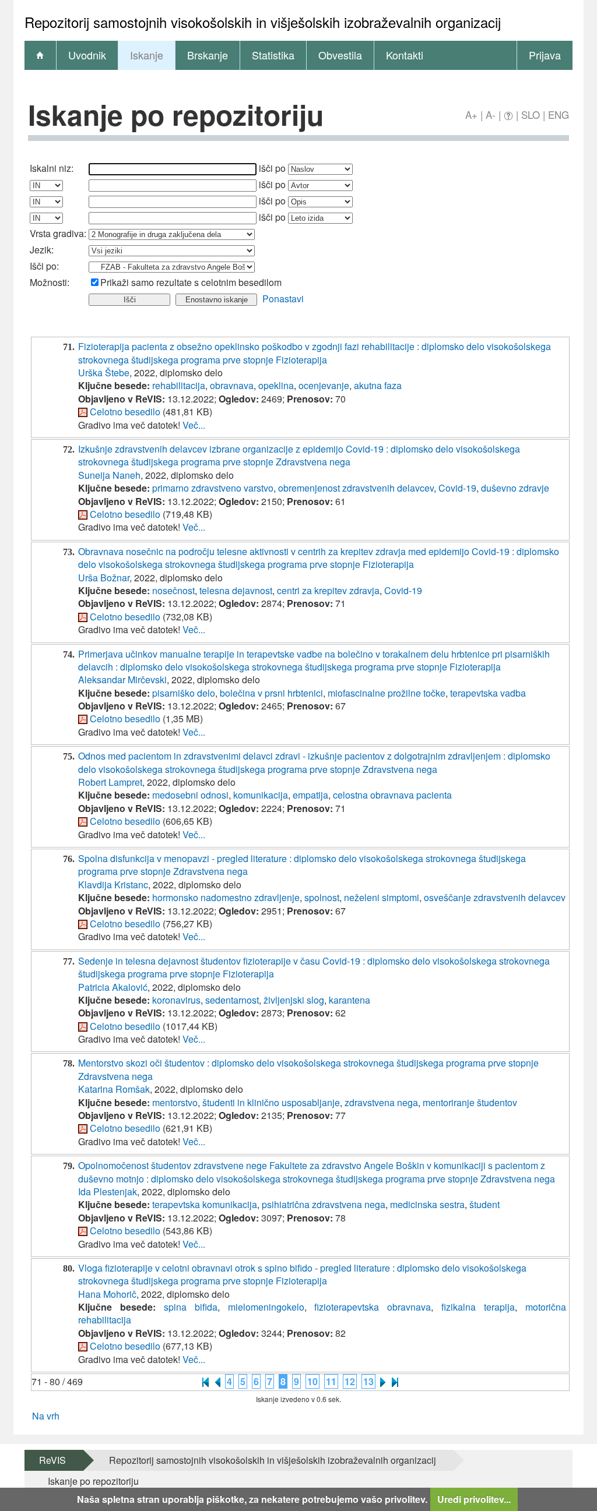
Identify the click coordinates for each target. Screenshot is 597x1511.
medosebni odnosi (190, 795)
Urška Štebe (103, 372)
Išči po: (44, 266)
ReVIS (52, 1460)
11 (331, 1381)
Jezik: (42, 249)
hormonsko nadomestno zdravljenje (226, 897)
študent (484, 1204)
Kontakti (404, 54)
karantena (349, 1000)
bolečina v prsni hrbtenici (271, 693)
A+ (471, 114)
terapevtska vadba (488, 693)
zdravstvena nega (381, 1102)
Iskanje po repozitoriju (93, 1481)
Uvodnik (87, 54)
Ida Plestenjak (107, 1191)
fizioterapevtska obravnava (372, 1307)
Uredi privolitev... (474, 1499)
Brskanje (207, 54)
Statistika (273, 54)
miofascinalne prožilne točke (386, 693)
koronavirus (176, 1000)
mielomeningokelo (266, 1307)
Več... (193, 425)
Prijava (545, 54)
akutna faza (378, 385)
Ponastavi (283, 298)
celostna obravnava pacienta (392, 795)
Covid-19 (457, 488)
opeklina (276, 385)
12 (350, 1381)
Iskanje (146, 54)
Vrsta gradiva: (58, 233)
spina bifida (190, 1307)
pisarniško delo (183, 693)
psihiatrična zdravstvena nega (323, 1204)
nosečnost (173, 590)
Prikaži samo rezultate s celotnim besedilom (191, 282)
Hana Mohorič (107, 1294)
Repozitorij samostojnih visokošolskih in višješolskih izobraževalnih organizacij (272, 1460)
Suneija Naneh (109, 475)
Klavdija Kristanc (113, 884)
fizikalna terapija (478, 1307)
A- (491, 114)
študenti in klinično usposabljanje (271, 1102)
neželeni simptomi (381, 897)
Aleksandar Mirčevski (122, 679)
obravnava (232, 385)
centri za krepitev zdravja (328, 590)
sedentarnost (232, 1000)
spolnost (321, 897)
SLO (530, 114)
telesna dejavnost (235, 590)
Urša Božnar (103, 577)
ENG (558, 114)
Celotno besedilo (125, 411)
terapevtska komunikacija (204, 1204)
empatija (310, 795)
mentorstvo (175, 1102)
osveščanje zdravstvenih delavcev (495, 897)
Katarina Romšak (114, 1089)
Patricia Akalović (113, 987)
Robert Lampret (110, 782)
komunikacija (260, 795)
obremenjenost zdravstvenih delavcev (356, 488)
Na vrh (45, 1415)
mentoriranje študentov (470, 1102)
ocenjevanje (323, 385)
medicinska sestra (427, 1204)
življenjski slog (294, 1000)
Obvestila (340, 54)
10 (312, 1381)
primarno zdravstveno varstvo (212, 488)
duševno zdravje (515, 488)
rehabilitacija (178, 385)
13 (368, 1381)
